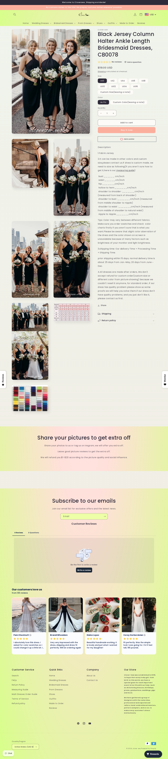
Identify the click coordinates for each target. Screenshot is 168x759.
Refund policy (18, 703)
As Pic (103, 102)
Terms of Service (20, 698)
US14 (124, 86)
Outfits (52, 698)
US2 (112, 81)
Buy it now (127, 130)
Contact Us (92, 680)
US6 (133, 81)
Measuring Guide (20, 689)
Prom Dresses (56, 689)
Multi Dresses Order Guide (24, 694)
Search (15, 675)
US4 (123, 81)
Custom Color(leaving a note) (129, 102)
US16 (135, 86)
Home (52, 675)
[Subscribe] (104, 516)
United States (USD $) (24, 747)
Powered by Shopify (148, 749)
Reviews (53, 708)
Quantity (101, 108)
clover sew (137, 749)
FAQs (14, 680)
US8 (143, 81)
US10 (102, 86)
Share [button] (103, 305)
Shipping (102, 71)
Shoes (52, 694)
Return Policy (18, 685)
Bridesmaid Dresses (58, 685)
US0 (102, 81)
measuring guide (125, 170)
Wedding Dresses (57, 680)
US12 (113, 86)
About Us (91, 675)
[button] (15, 14)
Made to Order (56, 703)
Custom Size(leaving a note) (115, 92)
